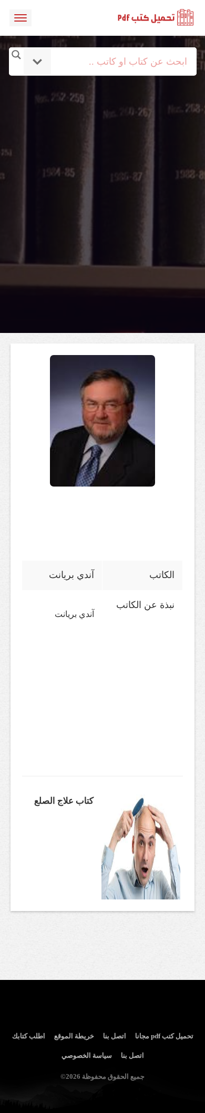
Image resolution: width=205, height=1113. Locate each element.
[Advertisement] (102, 177)
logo (156, 17)
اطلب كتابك (28, 1036)
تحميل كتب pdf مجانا (164, 1036)
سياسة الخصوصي (87, 1055)
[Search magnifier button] (16, 54)
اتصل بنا (114, 1036)
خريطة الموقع (74, 1036)
